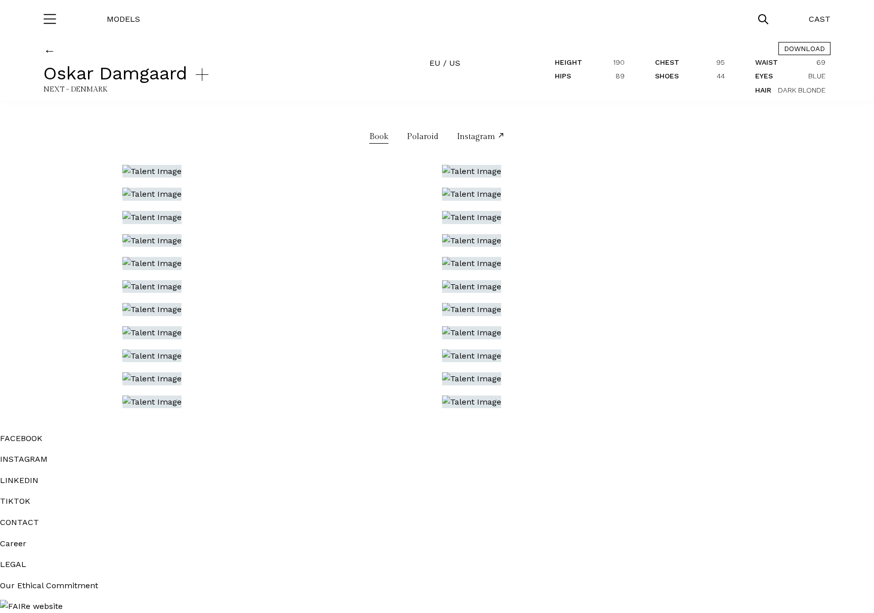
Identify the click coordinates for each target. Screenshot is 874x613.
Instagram (477, 137)
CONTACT (19, 522)
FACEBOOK (21, 438)
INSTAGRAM (24, 459)
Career (13, 543)
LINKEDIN (19, 480)
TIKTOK (15, 501)
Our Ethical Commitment (49, 585)
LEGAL (13, 564)
